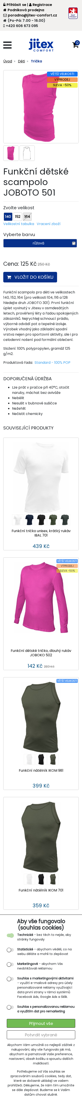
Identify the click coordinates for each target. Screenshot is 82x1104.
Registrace (42, 4)
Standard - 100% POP (52, 362)
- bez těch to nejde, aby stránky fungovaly (44, 937)
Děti (21, 61)
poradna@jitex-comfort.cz (32, 15)
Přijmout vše (41, 1023)
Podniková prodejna (26, 10)
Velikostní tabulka (18, 223)
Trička (36, 61)
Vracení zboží (49, 223)
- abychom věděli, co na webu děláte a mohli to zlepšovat (44, 951)
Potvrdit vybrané (41, 1035)
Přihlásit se (16, 4)
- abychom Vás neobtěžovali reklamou (40, 966)
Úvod (7, 61)
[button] (75, 45)
